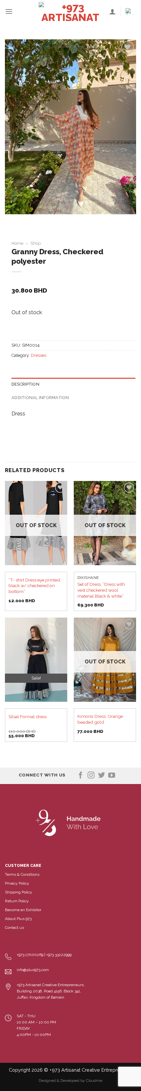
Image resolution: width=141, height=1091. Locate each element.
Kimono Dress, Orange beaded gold (100, 719)
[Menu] (9, 11)
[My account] (112, 11)
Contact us (14, 927)
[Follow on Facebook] (80, 775)
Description (25, 384)
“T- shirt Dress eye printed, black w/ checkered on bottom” (35, 585)
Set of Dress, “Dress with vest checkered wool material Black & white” (101, 590)
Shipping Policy (18, 892)
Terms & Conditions (22, 874)
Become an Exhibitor (23, 910)
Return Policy (17, 901)
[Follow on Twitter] (101, 775)
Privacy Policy (17, 883)
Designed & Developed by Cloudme (70, 1080)
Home (17, 243)
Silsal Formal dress (28, 716)
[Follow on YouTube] (111, 775)
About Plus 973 (18, 918)
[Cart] (131, 11)
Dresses (38, 355)
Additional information (40, 397)
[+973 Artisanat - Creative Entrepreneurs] (70, 11)
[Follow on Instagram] (91, 775)
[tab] (73, 384)
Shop (35, 243)
